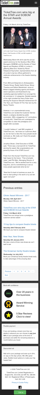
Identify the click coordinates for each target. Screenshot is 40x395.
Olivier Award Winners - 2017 (16, 195)
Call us (20, 392)
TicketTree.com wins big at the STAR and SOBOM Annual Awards (19, 208)
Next (6, 275)
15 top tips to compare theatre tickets (19, 224)
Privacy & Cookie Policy (20, 382)
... (32, 271)
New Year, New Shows (13, 236)
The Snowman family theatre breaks (19, 250)
